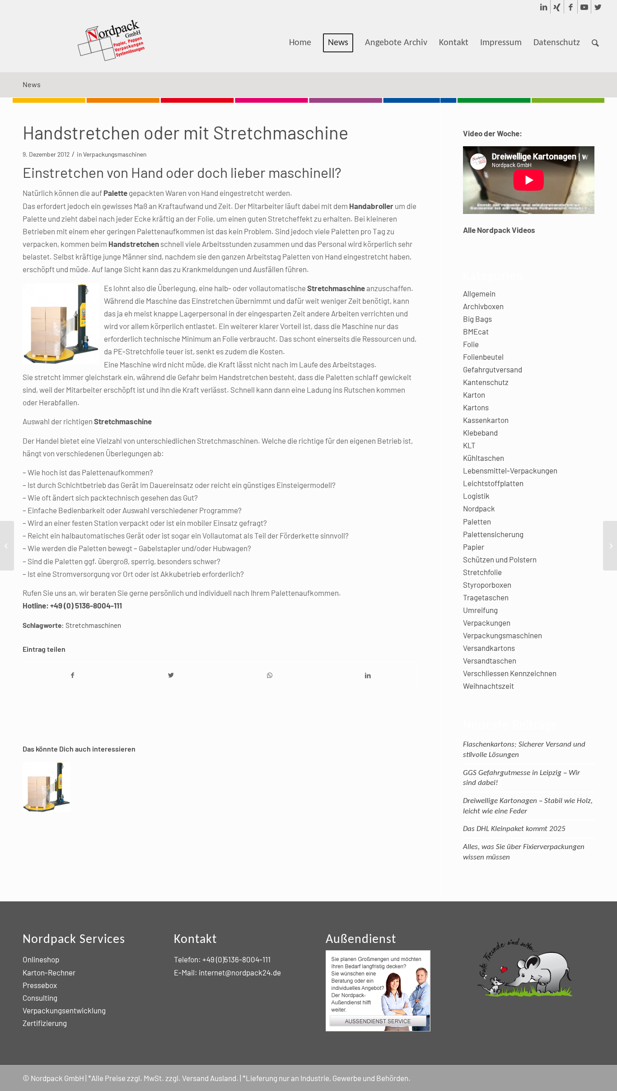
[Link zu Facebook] (570, 7)
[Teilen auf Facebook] (72, 675)
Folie (471, 343)
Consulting (40, 997)
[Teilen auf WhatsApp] (269, 675)
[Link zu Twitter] (598, 7)
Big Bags (477, 318)
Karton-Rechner (49, 972)
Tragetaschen (486, 597)
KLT (469, 445)
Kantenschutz (486, 381)
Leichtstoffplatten (493, 482)
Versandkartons (489, 647)
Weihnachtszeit (488, 685)
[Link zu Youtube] (584, 7)
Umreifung (480, 609)
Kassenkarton (486, 419)
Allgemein (479, 293)
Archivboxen (483, 306)
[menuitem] (300, 43)
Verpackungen (486, 622)
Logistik (476, 495)
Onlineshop (41, 959)
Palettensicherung (493, 534)
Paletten (477, 521)
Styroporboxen (487, 584)
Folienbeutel (483, 356)
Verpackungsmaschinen (114, 154)
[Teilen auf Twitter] (171, 675)
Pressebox (40, 984)
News (32, 84)
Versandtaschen (489, 660)
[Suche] (595, 43)
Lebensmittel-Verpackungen (510, 470)
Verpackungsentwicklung (64, 1010)
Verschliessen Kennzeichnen (509, 673)
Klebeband (480, 432)
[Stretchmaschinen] (46, 787)
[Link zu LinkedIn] (543, 7)
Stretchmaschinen (93, 625)
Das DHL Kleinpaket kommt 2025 (514, 829)
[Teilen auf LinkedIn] (368, 675)
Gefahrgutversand (492, 369)
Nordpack (479, 508)
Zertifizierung (45, 1022)
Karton (474, 394)
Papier (473, 546)
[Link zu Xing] (557, 7)
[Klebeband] (7, 546)
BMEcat (476, 331)
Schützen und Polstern (500, 559)
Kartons (476, 407)
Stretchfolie (482, 571)
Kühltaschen (483, 457)
